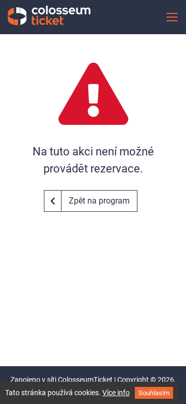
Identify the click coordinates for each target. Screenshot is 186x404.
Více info (116, 392)
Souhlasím (153, 393)
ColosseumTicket (85, 380)
